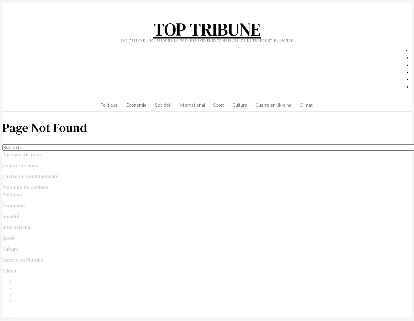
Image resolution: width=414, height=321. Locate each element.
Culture (10, 249)
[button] (404, 147)
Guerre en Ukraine (22, 259)
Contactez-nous (20, 165)
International (17, 227)
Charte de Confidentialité (30, 176)
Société (10, 216)
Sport (8, 238)
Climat (9, 270)
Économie (13, 205)
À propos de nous (22, 154)
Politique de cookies (25, 187)
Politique (12, 194)
